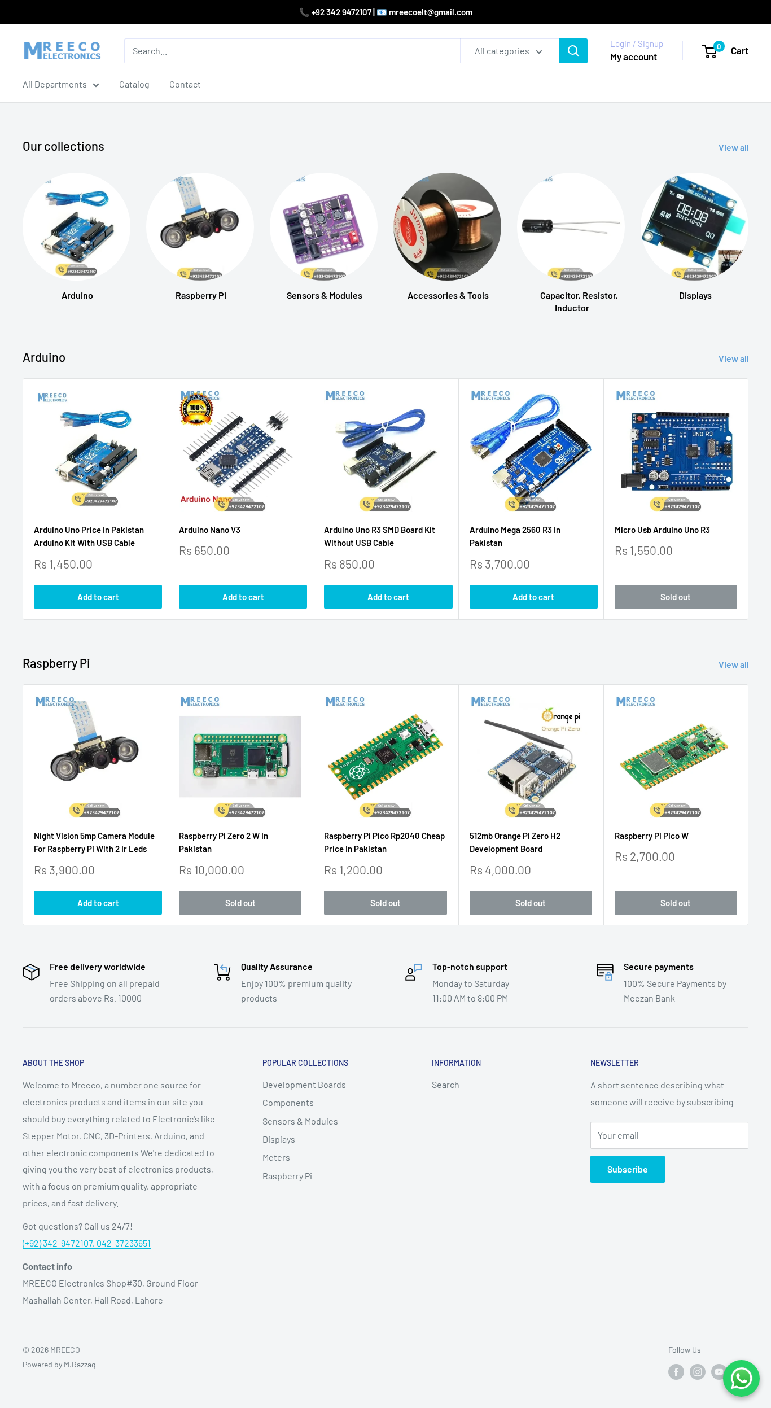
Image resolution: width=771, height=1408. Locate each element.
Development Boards (304, 1084)
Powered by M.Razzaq (59, 1364)
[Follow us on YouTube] (719, 1371)
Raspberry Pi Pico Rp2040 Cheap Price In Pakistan (384, 842)
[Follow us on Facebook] (676, 1371)
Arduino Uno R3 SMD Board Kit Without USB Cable (379, 536)
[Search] (573, 50)
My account (633, 56)
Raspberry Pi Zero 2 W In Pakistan (223, 842)
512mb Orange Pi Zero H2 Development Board (515, 842)
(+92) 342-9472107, (60, 1243)
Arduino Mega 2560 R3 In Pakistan (515, 536)
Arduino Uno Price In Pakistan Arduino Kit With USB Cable (89, 536)
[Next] (749, 499)
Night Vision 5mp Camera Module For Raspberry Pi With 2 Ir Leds (94, 842)
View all (735, 147)
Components (288, 1102)
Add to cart (98, 597)
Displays (278, 1139)
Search (445, 1084)
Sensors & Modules (300, 1121)
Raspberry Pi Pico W (652, 835)
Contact (185, 83)
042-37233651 (124, 1243)
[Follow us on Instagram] (698, 1371)
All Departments (55, 83)
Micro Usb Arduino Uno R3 (662, 530)
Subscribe (627, 1169)
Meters (276, 1157)
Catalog (134, 83)
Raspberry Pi (287, 1175)
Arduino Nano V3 (209, 530)
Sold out (675, 597)
